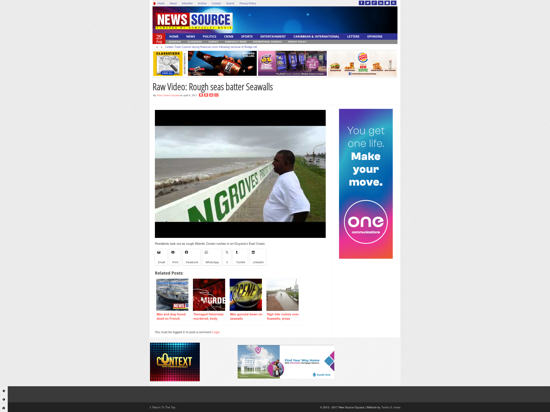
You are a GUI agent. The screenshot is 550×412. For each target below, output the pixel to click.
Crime (229, 36)
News (190, 36)
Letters (353, 36)
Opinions (374, 36)
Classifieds (195, 42)
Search (230, 3)
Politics (209, 36)
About (173, 3)
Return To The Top (162, 407)
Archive (202, 3)
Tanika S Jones (391, 407)
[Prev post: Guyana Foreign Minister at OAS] (4, 390)
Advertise (187, 3)
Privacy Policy (248, 3)
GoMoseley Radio (236, 42)
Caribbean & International (316, 36)
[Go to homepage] (4, 407)
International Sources (267, 42)
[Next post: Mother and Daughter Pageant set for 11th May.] (4, 399)
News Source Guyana (168, 95)
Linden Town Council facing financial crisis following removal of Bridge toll (211, 47)
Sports (247, 36)
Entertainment (273, 36)
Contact (216, 3)
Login (216, 332)
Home (160, 3)
